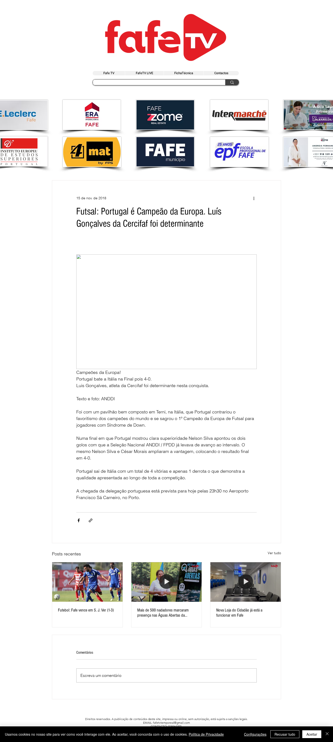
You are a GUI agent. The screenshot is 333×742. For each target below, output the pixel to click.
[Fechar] (327, 734)
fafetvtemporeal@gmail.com (171, 722)
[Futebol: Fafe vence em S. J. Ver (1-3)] (87, 582)
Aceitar (311, 734)
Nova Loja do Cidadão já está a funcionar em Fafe (239, 613)
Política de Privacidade (206, 734)
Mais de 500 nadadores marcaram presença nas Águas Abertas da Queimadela (163, 613)
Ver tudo (274, 553)
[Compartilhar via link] (90, 520)
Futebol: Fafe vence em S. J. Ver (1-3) (86, 610)
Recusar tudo (284, 734)
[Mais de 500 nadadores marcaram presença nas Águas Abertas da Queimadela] (166, 582)
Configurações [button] (255, 734)
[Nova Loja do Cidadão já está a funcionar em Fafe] (245, 582)
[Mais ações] (254, 198)
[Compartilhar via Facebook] (78, 520)
